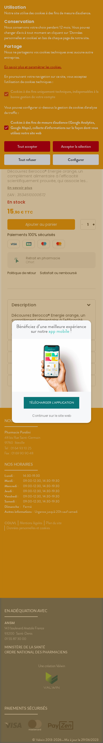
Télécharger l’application (51, 402)
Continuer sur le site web (51, 415)
